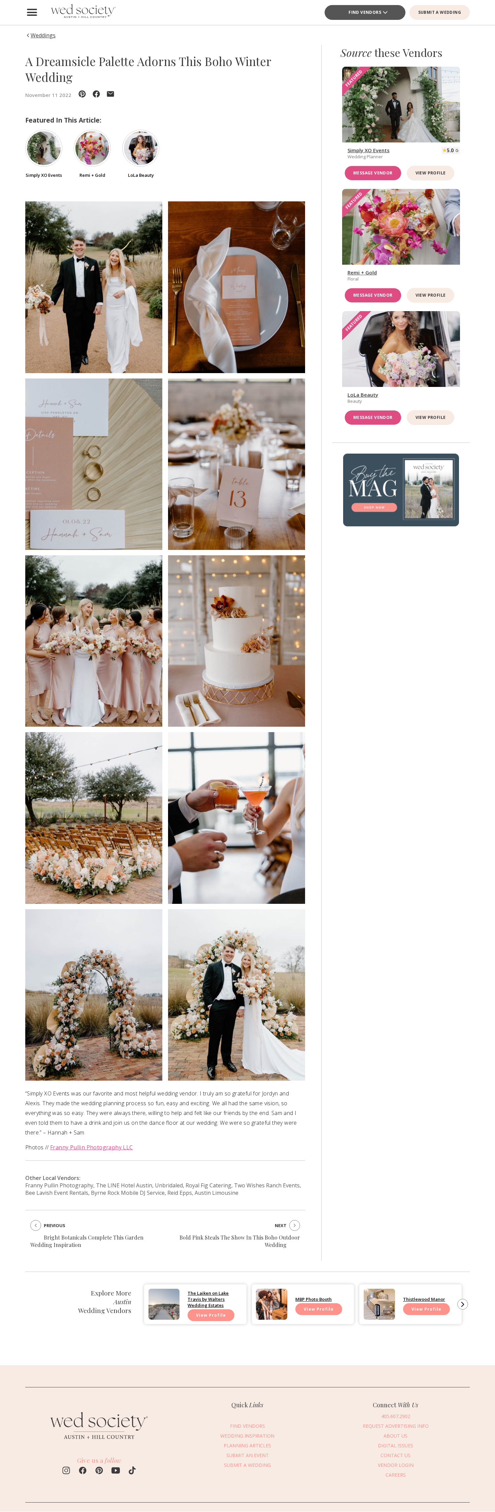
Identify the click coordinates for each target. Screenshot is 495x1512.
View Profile (431, 173)
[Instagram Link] (66, 1471)
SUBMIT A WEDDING (439, 12)
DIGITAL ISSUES (395, 1445)
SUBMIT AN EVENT (247, 1455)
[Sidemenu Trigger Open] (32, 12)
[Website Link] (99, 1442)
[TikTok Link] (132, 1471)
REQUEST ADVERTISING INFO (396, 1426)
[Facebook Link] (82, 1471)
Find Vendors (365, 12)
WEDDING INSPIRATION (247, 1436)
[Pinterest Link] (99, 1471)
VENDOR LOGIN (396, 1465)
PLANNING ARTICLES (247, 1445)
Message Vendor (373, 173)
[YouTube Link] (115, 1471)
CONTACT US (395, 1455)
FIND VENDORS (247, 1426)
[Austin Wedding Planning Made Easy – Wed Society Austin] (82, 12)
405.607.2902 (395, 1416)
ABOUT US (395, 1436)
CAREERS (396, 1475)
